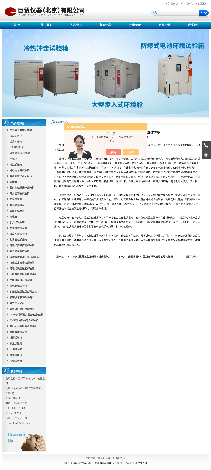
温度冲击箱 (16, 141)
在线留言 (188, 3)
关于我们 (46, 25)
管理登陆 (142, 462)
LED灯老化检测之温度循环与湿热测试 (87, 256)
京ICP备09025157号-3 (84, 462)
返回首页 (173, 3)
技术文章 (135, 25)
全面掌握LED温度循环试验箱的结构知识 (150, 256)
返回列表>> (192, 256)
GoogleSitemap (103, 462)
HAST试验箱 (17, 147)
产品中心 (76, 25)
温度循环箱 (16, 135)
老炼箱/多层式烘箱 (20, 153)
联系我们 (194, 25)
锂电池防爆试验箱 (128, 240)
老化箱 (13, 158)
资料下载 (164, 25)
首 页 (17, 25)
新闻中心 (105, 25)
